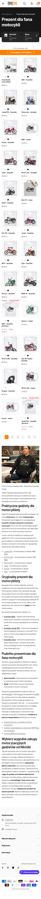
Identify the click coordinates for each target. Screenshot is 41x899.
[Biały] (2, 76)
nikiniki (17, 889)
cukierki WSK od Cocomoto (15, 733)
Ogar (6, 571)
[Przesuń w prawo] (37, 37)
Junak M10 (8, 551)
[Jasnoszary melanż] (5, 76)
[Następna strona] (34, 437)
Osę (21, 694)
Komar (6, 568)
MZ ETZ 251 (8, 563)
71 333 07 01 (9, 820)
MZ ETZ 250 (8, 557)
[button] (3, 3)
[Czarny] (8, 76)
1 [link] (6, 437)
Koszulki (12, 34)
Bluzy (27, 34)
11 (29, 437)
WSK (10, 694)
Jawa (6, 566)
